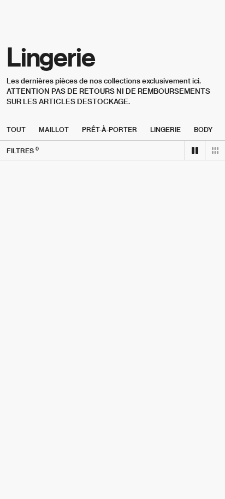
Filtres (23, 150)
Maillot (54, 129)
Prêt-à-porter (109, 129)
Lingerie (165, 129)
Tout (16, 129)
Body (203, 129)
